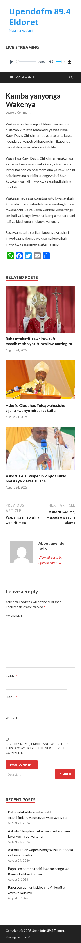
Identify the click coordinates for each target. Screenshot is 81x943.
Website (13, 718)
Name (11, 676)
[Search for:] (40, 774)
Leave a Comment (18, 112)
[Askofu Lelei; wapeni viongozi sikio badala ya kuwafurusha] (40, 471)
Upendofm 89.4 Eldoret (40, 17)
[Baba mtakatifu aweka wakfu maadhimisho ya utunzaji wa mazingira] (40, 333)
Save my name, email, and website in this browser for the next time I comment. (37, 748)
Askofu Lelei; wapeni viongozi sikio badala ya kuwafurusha (36, 478)
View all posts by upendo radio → (50, 560)
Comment (14, 616)
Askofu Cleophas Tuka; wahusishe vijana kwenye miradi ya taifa (35, 408)
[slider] (26, 62)
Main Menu (24, 77)
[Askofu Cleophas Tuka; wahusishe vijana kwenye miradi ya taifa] (40, 400)
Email (12, 697)
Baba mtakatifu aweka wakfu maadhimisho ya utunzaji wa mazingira (39, 341)
